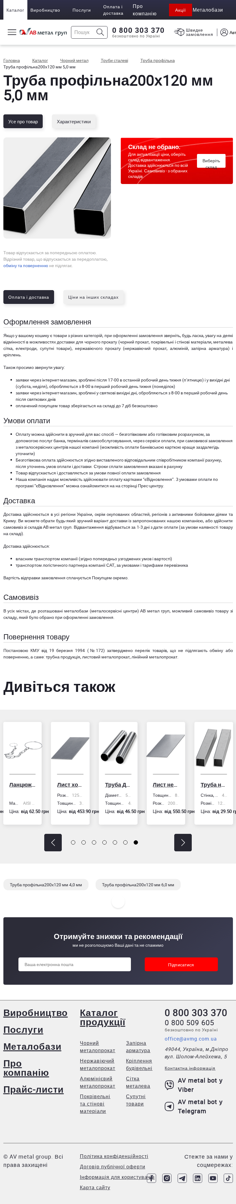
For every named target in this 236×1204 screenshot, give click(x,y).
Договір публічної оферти (112, 1166)
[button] (53, 842)
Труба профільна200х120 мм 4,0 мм (46, 885)
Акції (180, 10)
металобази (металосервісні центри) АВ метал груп (117, 611)
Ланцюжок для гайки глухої (22, 784)
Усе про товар (23, 121)
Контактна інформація (190, 1068)
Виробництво (45, 10)
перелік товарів (151, 650)
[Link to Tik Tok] (228, 1178)
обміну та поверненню (25, 265)
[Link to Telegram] (182, 1178)
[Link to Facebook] (151, 1178)
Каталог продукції (102, 1017)
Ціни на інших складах (93, 297)
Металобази (32, 1046)
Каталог (15, 10)
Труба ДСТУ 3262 (118, 784)
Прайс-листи (33, 1089)
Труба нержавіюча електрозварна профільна (214, 784)
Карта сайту (95, 1187)
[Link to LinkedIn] (197, 1178)
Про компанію (26, 1068)
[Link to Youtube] (213, 1178)
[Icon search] (100, 32)
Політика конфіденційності (114, 1156)
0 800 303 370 (138, 30)
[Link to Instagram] (166, 1178)
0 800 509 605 (189, 1022)
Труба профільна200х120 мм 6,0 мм (138, 885)
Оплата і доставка (113, 10)
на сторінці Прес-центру (139, 486)
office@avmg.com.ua (191, 1038)
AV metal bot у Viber (200, 1085)
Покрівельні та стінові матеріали (95, 1103)
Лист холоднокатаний (70, 784)
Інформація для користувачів (117, 1177)
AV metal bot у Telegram (200, 1106)
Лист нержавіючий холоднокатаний (166, 784)
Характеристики (74, 121)
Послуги (82, 10)
